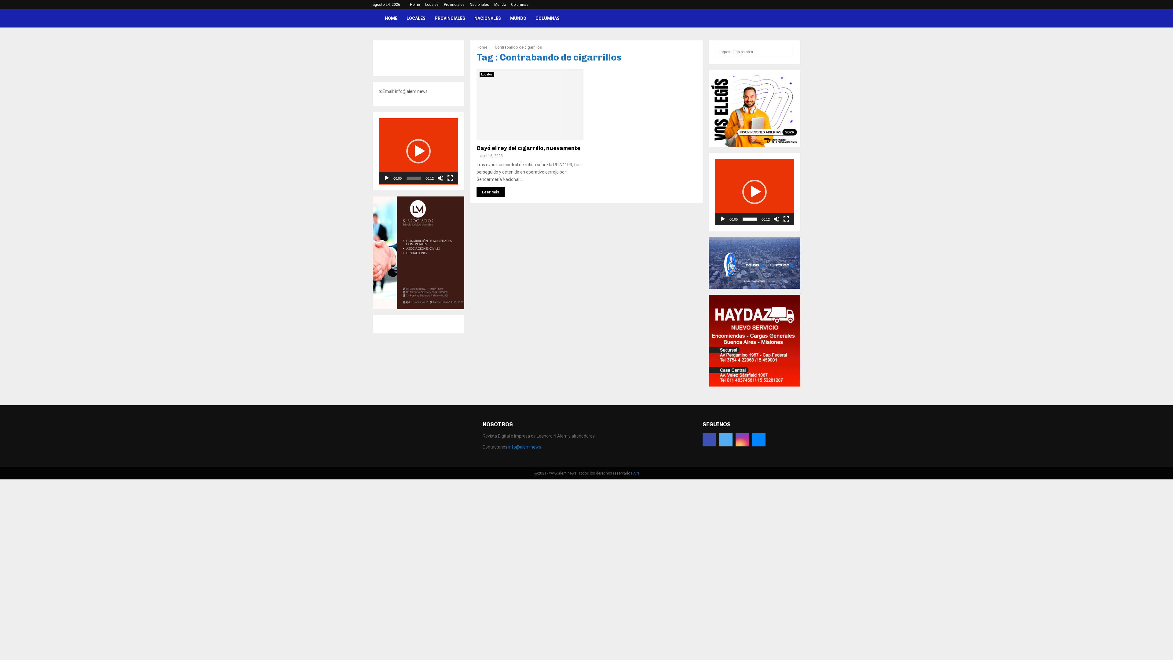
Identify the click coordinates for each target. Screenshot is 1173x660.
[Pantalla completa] (450, 178)
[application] (418, 151)
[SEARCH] (788, 52)
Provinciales (454, 4)
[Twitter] (726, 439)
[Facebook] (709, 439)
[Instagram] (742, 439)
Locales (432, 4)
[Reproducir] (387, 178)
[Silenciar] (440, 178)
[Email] (759, 439)
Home (415, 4)
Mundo (500, 4)
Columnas (519, 4)
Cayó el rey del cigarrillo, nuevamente (528, 148)
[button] (418, 151)
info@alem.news (524, 447)
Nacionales (479, 4)
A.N (636, 473)
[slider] (414, 178)
